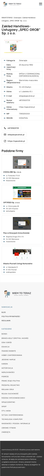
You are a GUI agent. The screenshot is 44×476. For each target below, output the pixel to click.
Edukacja (5, 347)
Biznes (4, 334)
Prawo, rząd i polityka (11, 381)
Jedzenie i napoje (8, 360)
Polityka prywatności (11, 316)
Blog (4, 312)
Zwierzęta (23, 60)
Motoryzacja (7, 368)
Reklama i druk (8, 389)
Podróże (5, 377)
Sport (4, 406)
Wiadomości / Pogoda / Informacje (16, 423)
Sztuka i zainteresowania (12, 415)
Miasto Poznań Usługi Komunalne (17, 263)
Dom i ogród (7, 342)
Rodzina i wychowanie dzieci (13, 398)
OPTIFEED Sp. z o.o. (11, 202)
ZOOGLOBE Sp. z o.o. (12, 172)
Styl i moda (6, 411)
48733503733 (24, 100)
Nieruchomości (8, 372)
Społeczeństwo (8, 402)
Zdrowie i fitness (9, 428)
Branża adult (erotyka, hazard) (15, 338)
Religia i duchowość (10, 394)
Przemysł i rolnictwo (11, 385)
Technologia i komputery (12, 419)
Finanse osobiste (9, 351)
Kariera (5, 364)
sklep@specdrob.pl (27, 96)
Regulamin (6, 321)
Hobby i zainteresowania (12, 355)
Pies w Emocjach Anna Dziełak (16, 233)
